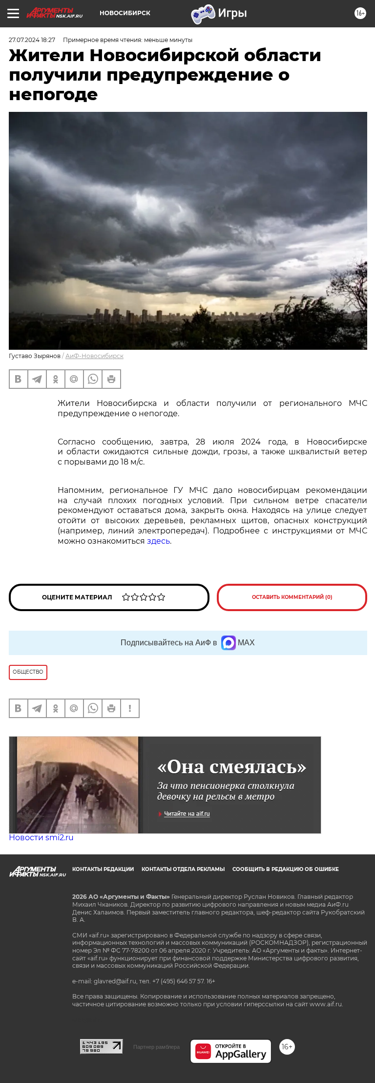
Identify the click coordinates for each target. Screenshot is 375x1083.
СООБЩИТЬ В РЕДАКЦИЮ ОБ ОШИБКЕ (285, 869)
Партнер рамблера (156, 1047)
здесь (158, 541)
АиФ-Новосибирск (94, 356)
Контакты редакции (103, 869)
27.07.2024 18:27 (32, 39)
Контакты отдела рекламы (183, 869)
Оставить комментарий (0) (292, 597)
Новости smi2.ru (41, 837)
